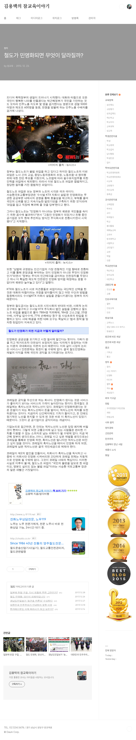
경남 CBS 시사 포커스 (116, 327)
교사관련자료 (111, 199)
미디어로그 (36, 18)
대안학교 (110, 279)
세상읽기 (110, 393)
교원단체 (109, 284)
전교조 (110, 289)
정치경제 (109, 428)
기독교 (109, 352)
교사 (108, 213)
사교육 (109, 181)
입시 (108, 162)
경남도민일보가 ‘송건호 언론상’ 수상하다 (31, 600)
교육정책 (109, 100)
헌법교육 (110, 417)
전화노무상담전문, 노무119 (28, 519)
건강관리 (109, 433)
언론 (108, 260)
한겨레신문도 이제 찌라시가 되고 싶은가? (31, 609)
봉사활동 (110, 226)
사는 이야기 (111, 371)
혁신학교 (110, 118)
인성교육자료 (111, 299)
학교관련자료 (111, 266)
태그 (18, 18)
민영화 (109, 375)
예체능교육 (111, 230)
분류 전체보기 (111, 94)
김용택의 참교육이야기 (27, 6)
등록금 (109, 194)
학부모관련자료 (112, 168)
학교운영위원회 (113, 172)
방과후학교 (111, 239)
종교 (107, 347)
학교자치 (110, 122)
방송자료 (109, 318)
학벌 (108, 256)
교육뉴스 (110, 322)
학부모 (109, 208)
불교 (108, 356)
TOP (129, 729)
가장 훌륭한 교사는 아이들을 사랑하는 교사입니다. (31, 677)
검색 (121, 6)
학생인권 (110, 158)
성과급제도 (111, 113)
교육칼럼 (110, 204)
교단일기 (110, 247)
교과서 (109, 234)
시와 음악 (109, 422)
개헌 (108, 412)
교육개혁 (110, 126)
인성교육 (110, 308)
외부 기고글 (110, 398)
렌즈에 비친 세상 (112, 336)
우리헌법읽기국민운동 (116, 408)
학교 (108, 221)
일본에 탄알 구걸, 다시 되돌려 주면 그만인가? (34, 592)
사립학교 (110, 243)
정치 (12, 586)
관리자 (92, 18)
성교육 (109, 131)
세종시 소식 (110, 449)
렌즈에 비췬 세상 (112, 342)
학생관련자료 (111, 136)
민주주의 (109, 439)
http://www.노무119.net (22, 514)
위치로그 (57, 18)
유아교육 (110, 275)
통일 (107, 455)
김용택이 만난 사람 (113, 444)
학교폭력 (110, 145)
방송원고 (110, 331)
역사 (109, 388)
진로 (108, 312)
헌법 (107, 403)
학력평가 (110, 217)
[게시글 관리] (21, 569)
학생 (108, 141)
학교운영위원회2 (114, 177)
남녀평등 (110, 154)
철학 (108, 304)
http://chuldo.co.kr (20, 538)
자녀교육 (110, 190)
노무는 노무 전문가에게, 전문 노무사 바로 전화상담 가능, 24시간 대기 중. (37, 525)
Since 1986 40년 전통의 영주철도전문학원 (37, 543)
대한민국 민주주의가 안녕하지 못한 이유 (31, 604)
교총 (108, 294)
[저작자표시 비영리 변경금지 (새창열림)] (43, 569)
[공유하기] (16, 569)
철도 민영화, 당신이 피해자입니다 (27, 596)
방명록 (75, 18)
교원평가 (110, 109)
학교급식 (110, 149)
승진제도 (110, 105)
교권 (108, 252)
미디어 (109, 380)
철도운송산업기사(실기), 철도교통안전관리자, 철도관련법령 (37, 549)
